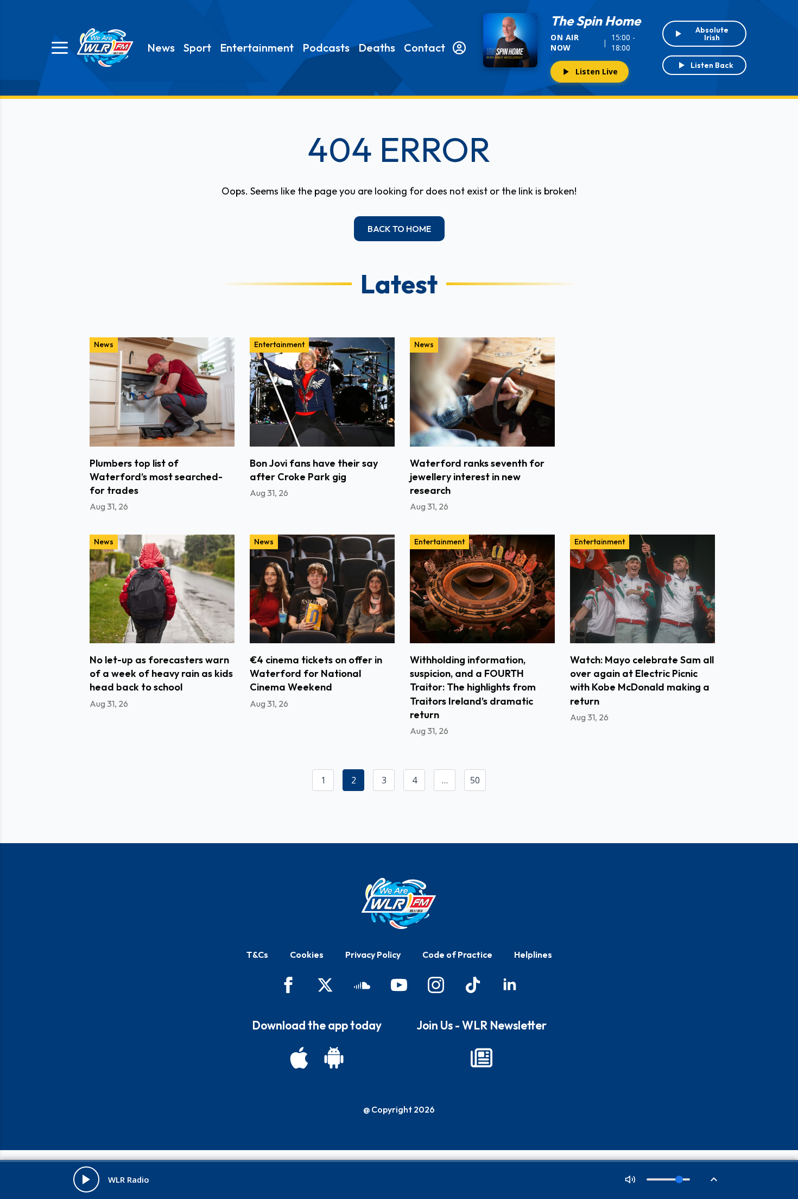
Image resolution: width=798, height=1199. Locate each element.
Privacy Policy (373, 954)
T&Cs (257, 954)
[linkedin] (510, 985)
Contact (424, 47)
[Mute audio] (630, 1179)
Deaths (376, 47)
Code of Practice (457, 954)
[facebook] (288, 985)
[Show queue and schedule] (714, 1179)
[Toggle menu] (60, 48)
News (161, 47)
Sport (197, 47)
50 (475, 780)
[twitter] (325, 985)
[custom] (362, 985)
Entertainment (257, 47)
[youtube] (399, 985)
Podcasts (326, 47)
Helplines (533, 954)
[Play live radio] (86, 1179)
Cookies (307, 954)
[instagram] (436, 985)
